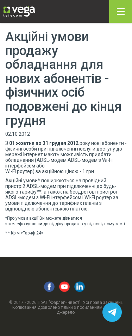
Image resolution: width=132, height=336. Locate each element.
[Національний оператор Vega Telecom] (19, 11)
